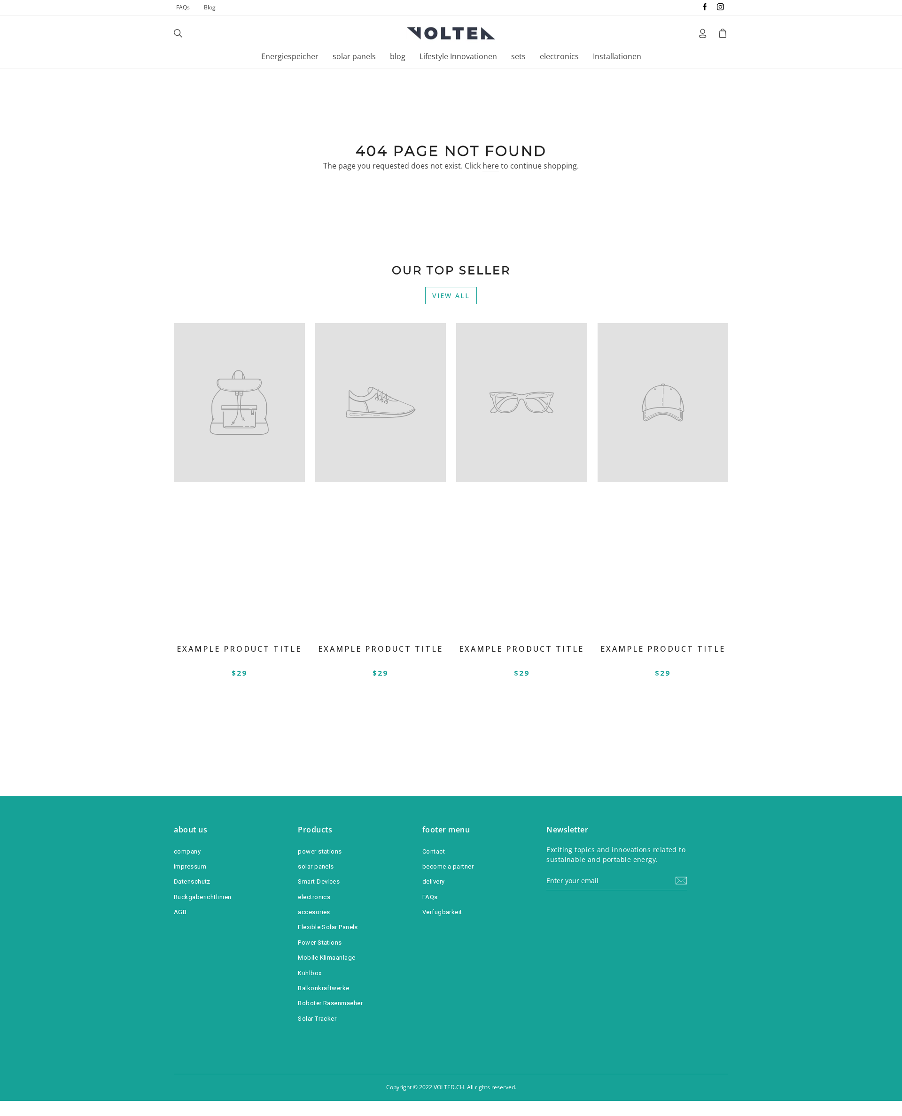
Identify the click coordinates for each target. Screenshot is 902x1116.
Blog (210, 7)
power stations (320, 851)
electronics (559, 56)
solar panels (354, 56)
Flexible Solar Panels (328, 927)
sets (518, 56)
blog (397, 56)
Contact (433, 851)
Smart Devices (319, 881)
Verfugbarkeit (442, 912)
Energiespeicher (290, 56)
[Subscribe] (681, 880)
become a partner (448, 866)
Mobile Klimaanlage (326, 957)
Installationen (617, 56)
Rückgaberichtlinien (203, 896)
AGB (180, 912)
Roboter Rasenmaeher (330, 1003)
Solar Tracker (317, 1018)
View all (451, 295)
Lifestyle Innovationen (458, 56)
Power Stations (320, 942)
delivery (433, 881)
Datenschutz (192, 881)
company (187, 851)
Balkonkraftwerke (323, 988)
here (490, 166)
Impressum (190, 866)
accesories (314, 912)
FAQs (183, 7)
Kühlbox (309, 973)
